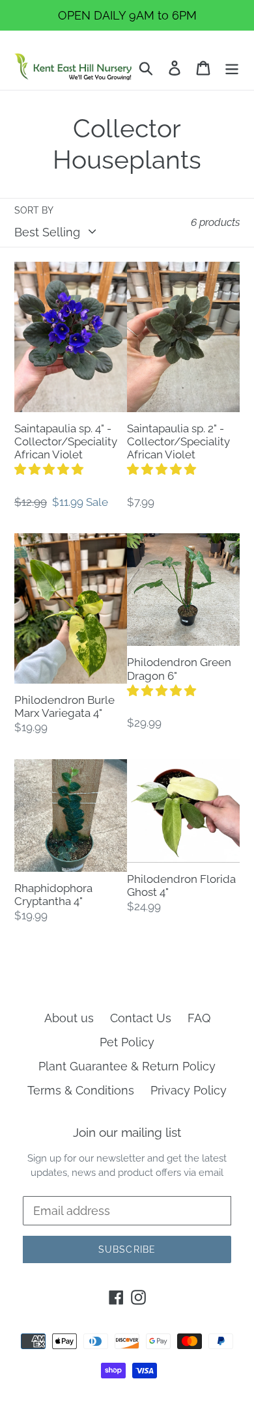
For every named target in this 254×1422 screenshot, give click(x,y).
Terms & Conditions (80, 1090)
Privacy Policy (188, 1090)
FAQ (199, 1018)
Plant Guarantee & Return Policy (127, 1066)
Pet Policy (127, 1042)
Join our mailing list (127, 1132)
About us (69, 1018)
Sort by (33, 210)
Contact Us (140, 1018)
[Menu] (232, 66)
